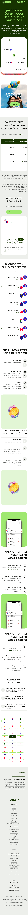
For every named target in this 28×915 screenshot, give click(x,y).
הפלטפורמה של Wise (14, 839)
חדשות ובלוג (14, 852)
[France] (12, 729)
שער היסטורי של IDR (9, 789)
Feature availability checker (14, 823)
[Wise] (21, 2)
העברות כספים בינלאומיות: (18, 775)
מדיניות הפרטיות (14, 882)
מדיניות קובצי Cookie (14, 884)
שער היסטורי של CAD (20, 784)
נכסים (14, 837)
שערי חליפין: (22, 772)
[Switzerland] (12, 722)
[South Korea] (20, 744)
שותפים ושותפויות (14, 817)
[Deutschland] (20, 726)
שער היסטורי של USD (9, 787)
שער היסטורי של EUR (20, 782)
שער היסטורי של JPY (9, 782)
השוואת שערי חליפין (14, 863)
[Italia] (20, 740)
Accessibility (14, 821)
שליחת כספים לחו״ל (14, 829)
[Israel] (12, 736)
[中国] (20, 761)
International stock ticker (14, 857)
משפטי (14, 880)
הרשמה (8, 2)
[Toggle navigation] (3, 2)
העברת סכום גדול (14, 834)
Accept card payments (13, 846)
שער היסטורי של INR (9, 784)
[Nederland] (20, 747)
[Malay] (12, 744)
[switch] (14, 55)
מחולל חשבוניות (14, 866)
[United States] (12, 758)
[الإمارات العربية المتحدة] (20, 719)
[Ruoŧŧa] (12, 754)
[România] (12, 751)
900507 (18, 902)
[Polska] (20, 751)
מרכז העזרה (14, 818)
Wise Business (14, 841)
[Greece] (20, 733)
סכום (24, 45)
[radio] (14, 239)
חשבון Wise (14, 831)
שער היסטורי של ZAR (9, 785)
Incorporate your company (14, 865)
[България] (20, 722)
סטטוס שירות (14, 813)
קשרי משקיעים (14, 815)
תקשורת (14, 810)
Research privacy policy (14, 853)
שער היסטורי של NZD (20, 785)
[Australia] (12, 719)
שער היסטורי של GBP (20, 781)
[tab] (21, 134)
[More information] (23, 148)
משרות (14, 812)
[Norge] (12, 747)
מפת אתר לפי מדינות (14, 887)
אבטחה (14, 808)
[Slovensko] (20, 754)
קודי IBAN (14, 860)
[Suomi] (20, 729)
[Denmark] (12, 726)
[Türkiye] (20, 758)
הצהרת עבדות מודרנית (14, 888)
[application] (15, 230)
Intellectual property (14, 890)
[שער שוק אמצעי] (9, 40)
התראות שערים (14, 861)
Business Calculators (14, 868)
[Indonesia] (20, 736)
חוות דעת (14, 820)
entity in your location (20, 907)
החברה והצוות (14, 807)
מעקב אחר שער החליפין (14, 212)
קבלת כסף (14, 836)
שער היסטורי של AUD (8, 779)
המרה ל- (23, 58)
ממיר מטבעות (14, 855)
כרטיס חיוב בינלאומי (14, 832)
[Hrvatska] (12, 733)
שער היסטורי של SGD (20, 787)
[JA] (12, 740)
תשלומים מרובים (14, 844)
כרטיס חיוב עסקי (14, 842)
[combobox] (8, 49)
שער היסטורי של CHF (20, 789)
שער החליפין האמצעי (13, 569)
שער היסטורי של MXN (9, 781)
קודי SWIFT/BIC (14, 858)
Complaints (14, 885)
